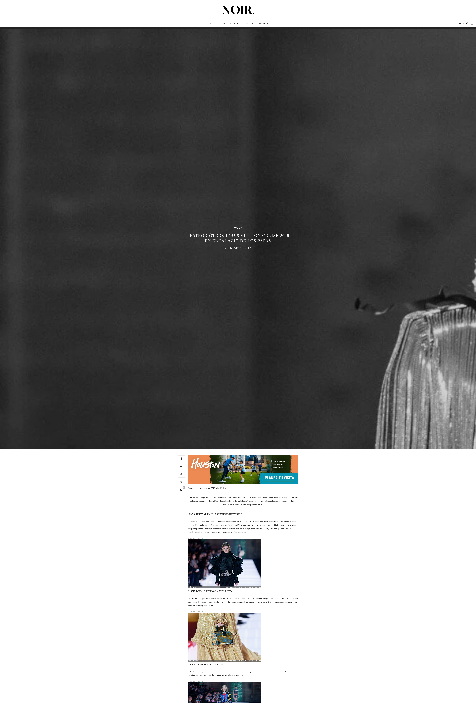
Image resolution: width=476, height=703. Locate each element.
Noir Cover (222, 23)
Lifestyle (248, 23)
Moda (236, 23)
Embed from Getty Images (196, 538)
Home (210, 23)
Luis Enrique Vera (238, 248)
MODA (238, 227)
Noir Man (262, 23)
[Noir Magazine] (238, 10)
